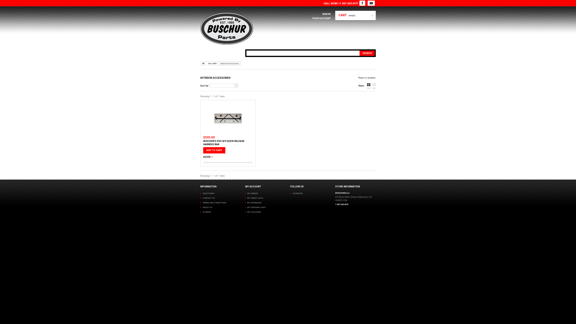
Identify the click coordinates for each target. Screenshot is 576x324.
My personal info (256, 207)
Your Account (321, 18)
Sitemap (206, 212)
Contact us (208, 198)
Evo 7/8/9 (212, 64)
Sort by (204, 85)
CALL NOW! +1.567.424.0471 (341, 3)
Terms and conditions (214, 203)
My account (253, 186)
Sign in (326, 14)
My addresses (254, 203)
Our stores (208, 193)
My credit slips (255, 198)
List (374, 88)
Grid (368, 88)
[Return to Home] (203, 63)
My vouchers (254, 212)
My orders (252, 193)
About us (207, 207)
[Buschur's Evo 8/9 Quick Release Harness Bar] (228, 118)
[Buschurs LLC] (226, 28)
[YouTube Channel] (371, 3)
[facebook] (362, 3)
